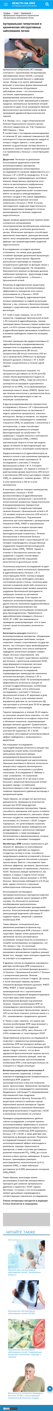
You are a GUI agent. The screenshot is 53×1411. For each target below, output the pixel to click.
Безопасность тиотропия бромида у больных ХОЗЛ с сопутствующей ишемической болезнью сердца (25, 1395)
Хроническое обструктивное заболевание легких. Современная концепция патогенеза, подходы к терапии (25, 1353)
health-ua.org (24, 4)
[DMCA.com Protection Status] (10, 1409)
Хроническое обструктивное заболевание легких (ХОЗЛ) (21, 1312)
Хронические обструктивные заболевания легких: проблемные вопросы (24, 1272)
